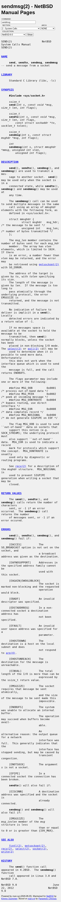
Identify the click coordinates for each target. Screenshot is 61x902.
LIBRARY (6, 74)
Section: (7, 25)
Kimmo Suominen (9, 898)
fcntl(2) (15, 845)
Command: (7, 19)
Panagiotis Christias (47, 898)
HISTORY (6, 860)
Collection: (8, 31)
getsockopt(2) (49, 264)
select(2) (15, 348)
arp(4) (10, 652)
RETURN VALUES (11, 493)
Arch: (46, 25)
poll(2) (33, 348)
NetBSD (50, 896)
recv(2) (20, 466)
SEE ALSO (7, 839)
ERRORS (6, 529)
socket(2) (40, 848)
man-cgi (31, 898)
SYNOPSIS (7, 89)
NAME (4, 56)
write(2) (7, 851)
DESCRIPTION (9, 161)
